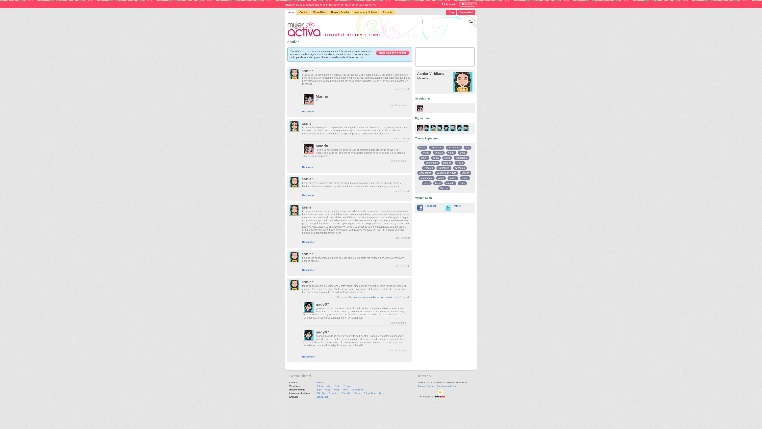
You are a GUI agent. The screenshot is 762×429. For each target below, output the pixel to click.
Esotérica (333, 393)
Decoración (357, 389)
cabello (450, 183)
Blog (451, 12)
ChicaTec (321, 393)
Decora (444, 188)
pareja (452, 178)
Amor (441, 178)
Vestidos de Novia (446, 173)
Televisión (346, 393)
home (422, 147)
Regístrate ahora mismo (392, 52)
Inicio (291, 12)
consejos (460, 168)
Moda (426, 152)
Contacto (430, 386)
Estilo (337, 386)
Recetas (428, 168)
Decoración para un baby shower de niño (370, 297)
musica (447, 162)
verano (465, 173)
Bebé (319, 389)
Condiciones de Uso (446, 386)
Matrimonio (426, 178)
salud (451, 152)
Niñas (327, 389)
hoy (468, 147)
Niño (462, 183)
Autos (465, 178)
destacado (436, 147)
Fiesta (357, 393)
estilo (447, 158)
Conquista (443, 168)
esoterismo (432, 162)
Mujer (424, 158)
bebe (438, 183)
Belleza (320, 386)
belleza (439, 152)
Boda (463, 152)
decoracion (454, 147)
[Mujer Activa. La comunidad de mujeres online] (333, 29)
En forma (347, 386)
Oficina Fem (369, 393)
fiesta (436, 158)
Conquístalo (322, 397)
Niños (336, 389)
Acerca (421, 386)
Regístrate (467, 4)
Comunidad (466, 12)
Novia (460, 162)
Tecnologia (462, 158)
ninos (427, 183)
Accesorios (425, 173)
